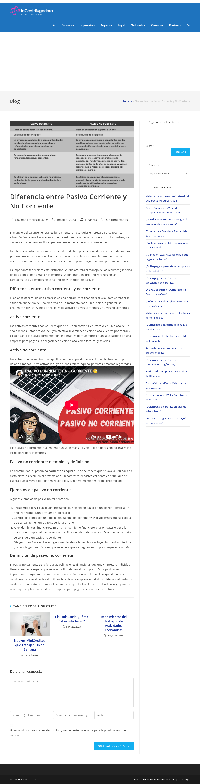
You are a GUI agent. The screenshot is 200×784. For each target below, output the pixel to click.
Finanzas (91, 220)
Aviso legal (184, 779)
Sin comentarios (117, 220)
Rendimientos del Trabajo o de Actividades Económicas (114, 623)
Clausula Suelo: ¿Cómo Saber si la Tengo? (71, 619)
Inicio (135, 779)
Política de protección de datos (158, 779)
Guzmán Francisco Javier (31, 220)
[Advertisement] (100, 61)
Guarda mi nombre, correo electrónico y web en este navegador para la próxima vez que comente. (68, 732)
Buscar (149, 145)
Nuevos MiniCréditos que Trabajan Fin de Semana (29, 645)
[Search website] (189, 25)
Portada (127, 101)
